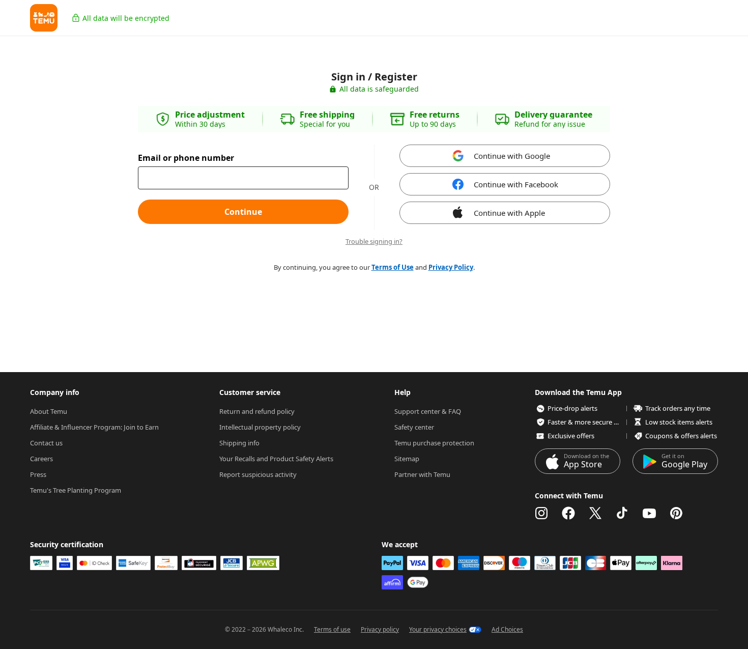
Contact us (46, 442)
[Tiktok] (622, 513)
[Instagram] (541, 513)
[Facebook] (568, 513)
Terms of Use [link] (392, 267)
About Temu (48, 411)
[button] (43, 18)
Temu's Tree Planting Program (75, 490)
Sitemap (406, 458)
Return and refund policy (257, 411)
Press (38, 474)
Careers (41, 458)
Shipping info (239, 442)
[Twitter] (595, 513)
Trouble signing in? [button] (374, 241)
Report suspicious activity (258, 474)
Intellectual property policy (260, 427)
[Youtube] (649, 513)
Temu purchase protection (434, 442)
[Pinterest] (676, 513)
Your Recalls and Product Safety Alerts (276, 458)
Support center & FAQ (427, 411)
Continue (243, 211)
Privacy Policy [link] (450, 267)
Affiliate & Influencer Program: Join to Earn (94, 427)
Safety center (414, 427)
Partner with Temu (422, 474)
